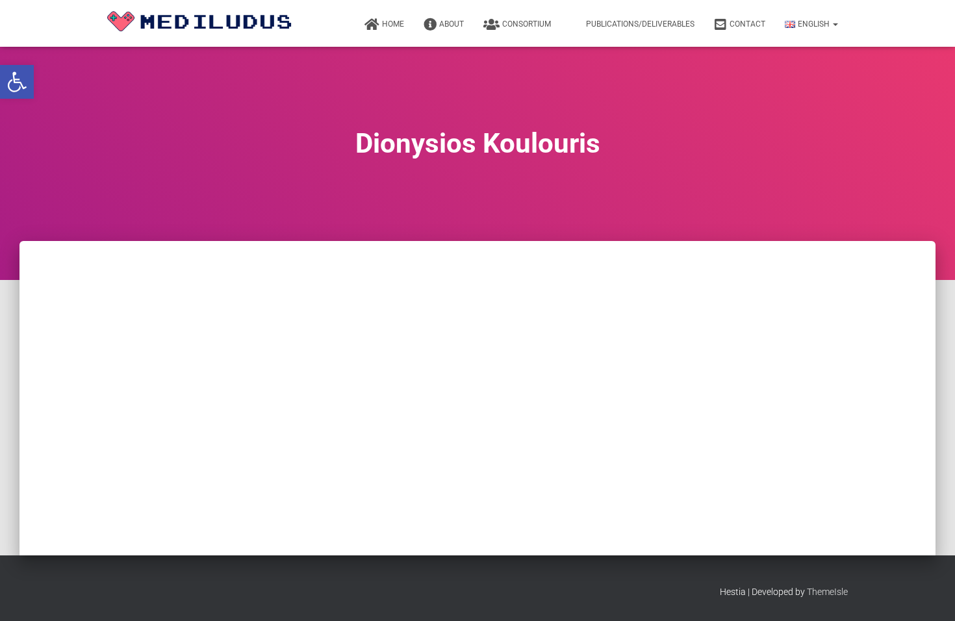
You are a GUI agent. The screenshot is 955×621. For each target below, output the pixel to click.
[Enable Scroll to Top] (929, 595)
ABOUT (451, 24)
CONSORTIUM (526, 24)
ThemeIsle (827, 592)
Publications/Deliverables (640, 24)
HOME (393, 24)
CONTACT (747, 24)
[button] (17, 82)
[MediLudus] (204, 23)
